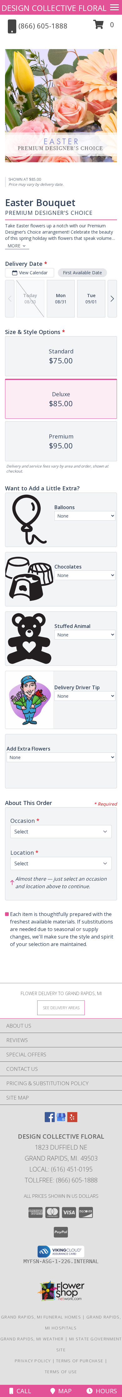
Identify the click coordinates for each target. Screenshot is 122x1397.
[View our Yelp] (72, 1120)
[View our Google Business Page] (61, 1120)
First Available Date (82, 273)
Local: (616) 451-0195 (61, 1169)
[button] (103, 27)
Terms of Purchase (79, 1361)
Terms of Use (61, 1371)
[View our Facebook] (50, 1120)
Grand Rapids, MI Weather (32, 1339)
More (14, 246)
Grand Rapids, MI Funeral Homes (41, 1317)
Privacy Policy (33, 1361)
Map (63, 1391)
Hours (105, 1391)
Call (22, 1391)
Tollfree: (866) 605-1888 (61, 1180)
